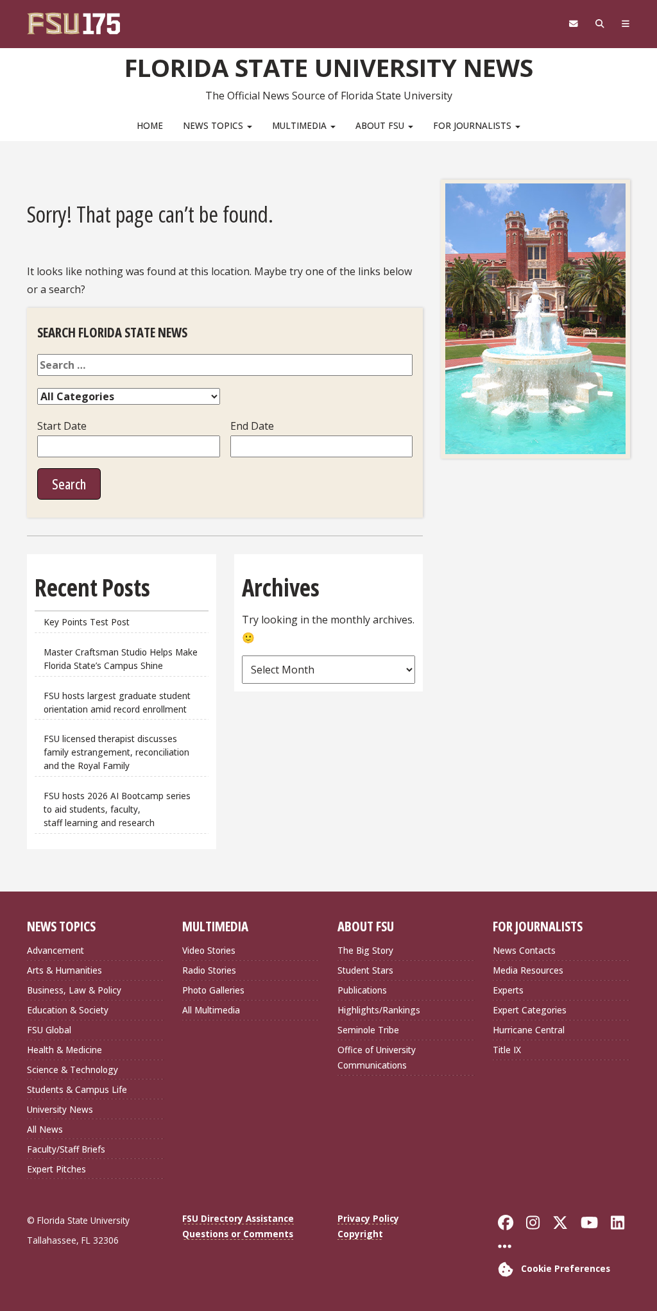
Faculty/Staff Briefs (66, 1149)
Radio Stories (209, 970)
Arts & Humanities (64, 970)
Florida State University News (328, 67)
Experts (508, 990)
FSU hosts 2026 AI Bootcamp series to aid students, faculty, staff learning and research (117, 809)
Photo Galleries (213, 990)
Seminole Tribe (368, 1030)
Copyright (360, 1234)
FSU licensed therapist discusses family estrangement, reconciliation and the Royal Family (116, 752)
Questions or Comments (237, 1234)
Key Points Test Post (87, 622)
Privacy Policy (368, 1218)
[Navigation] (625, 24)
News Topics (214, 125)
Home (150, 125)
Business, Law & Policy (74, 990)
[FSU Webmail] (573, 24)
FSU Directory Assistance (238, 1218)
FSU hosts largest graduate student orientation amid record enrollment (117, 702)
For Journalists (473, 125)
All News (45, 1129)
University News (60, 1109)
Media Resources (528, 970)
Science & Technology (72, 1069)
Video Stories (208, 950)
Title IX (507, 1050)
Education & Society (67, 1010)
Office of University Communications (376, 1057)
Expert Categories (530, 1010)
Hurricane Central (529, 1030)
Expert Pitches (56, 1169)
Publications (362, 990)
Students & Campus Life (77, 1089)
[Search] (599, 24)
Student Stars (365, 970)
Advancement (55, 950)
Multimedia (300, 125)
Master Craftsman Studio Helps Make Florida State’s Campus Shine (121, 659)
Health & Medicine (64, 1050)
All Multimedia (211, 1010)
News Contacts (524, 950)
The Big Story (365, 950)
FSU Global (49, 1030)
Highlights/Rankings (378, 1010)
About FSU (381, 125)
